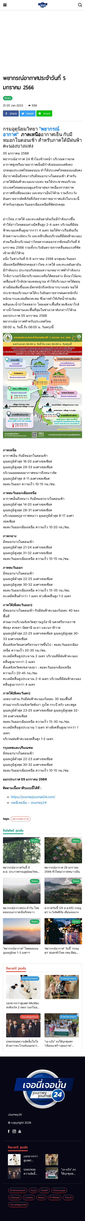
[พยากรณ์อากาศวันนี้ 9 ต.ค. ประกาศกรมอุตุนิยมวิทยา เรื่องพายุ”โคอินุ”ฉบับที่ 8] (22, 850)
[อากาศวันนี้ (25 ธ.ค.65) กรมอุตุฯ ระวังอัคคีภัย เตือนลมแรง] (63, 891)
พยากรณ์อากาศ (20, 818)
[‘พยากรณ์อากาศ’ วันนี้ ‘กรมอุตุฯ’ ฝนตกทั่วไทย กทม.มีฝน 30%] (63, 931)
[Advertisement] (42, 44)
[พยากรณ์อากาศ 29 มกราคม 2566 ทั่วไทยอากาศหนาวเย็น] (63, 850)
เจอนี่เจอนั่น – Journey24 (28, 803)
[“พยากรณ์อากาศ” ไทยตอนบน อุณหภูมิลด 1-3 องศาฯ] (22, 931)
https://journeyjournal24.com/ (33, 797)
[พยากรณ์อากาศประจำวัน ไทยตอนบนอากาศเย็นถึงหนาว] (22, 891)
